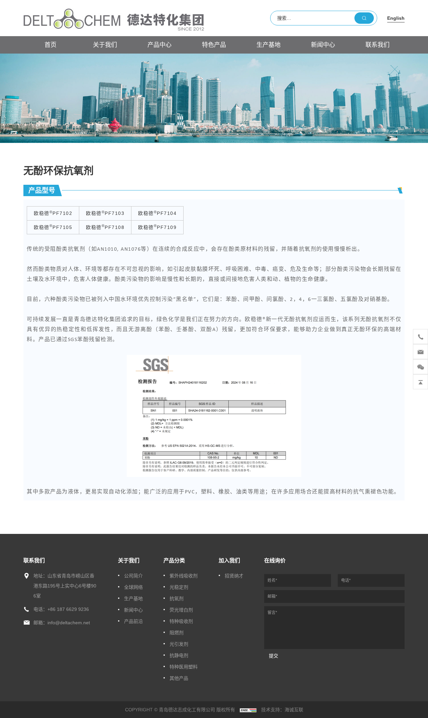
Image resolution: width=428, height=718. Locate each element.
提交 (273, 655)
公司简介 (133, 575)
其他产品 (179, 678)
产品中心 (159, 45)
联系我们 (377, 45)
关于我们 (105, 45)
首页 (50, 45)
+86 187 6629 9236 (68, 609)
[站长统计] (248, 710)
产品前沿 (133, 621)
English (396, 18)
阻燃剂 (177, 632)
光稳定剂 (179, 587)
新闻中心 (323, 45)
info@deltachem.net (68, 622)
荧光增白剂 (181, 610)
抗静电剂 (179, 655)
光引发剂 (179, 644)
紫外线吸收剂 (184, 575)
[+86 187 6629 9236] (420, 336)
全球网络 (133, 587)
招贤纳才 (234, 575)
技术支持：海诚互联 (282, 709)
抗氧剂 (177, 598)
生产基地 (268, 45)
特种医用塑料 (184, 666)
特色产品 (214, 45)
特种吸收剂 (181, 621)
